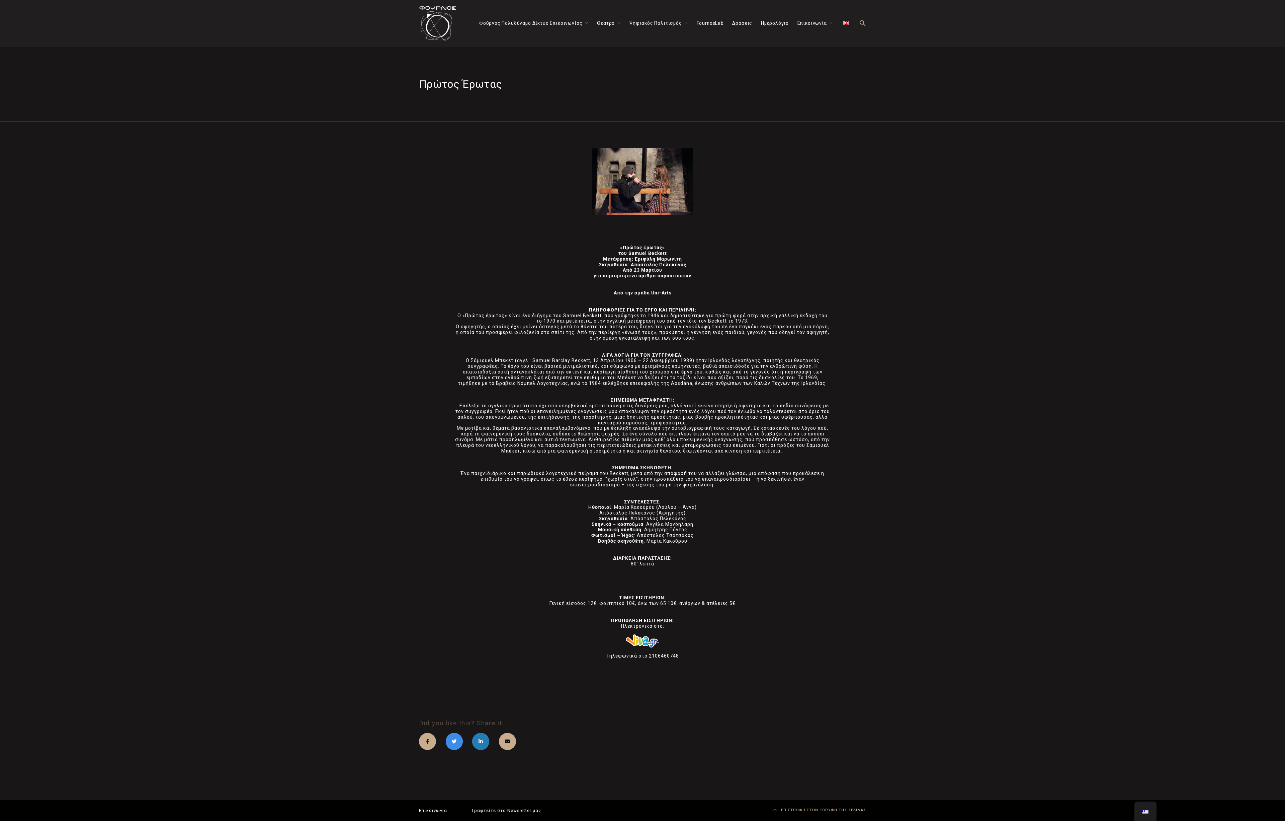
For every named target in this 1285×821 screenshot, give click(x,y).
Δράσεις (742, 23)
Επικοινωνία (812, 23)
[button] (862, 23)
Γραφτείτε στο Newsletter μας (506, 810)
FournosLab (710, 23)
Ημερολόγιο (775, 23)
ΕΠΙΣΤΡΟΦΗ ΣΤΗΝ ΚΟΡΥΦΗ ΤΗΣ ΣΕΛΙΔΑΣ (823, 810)
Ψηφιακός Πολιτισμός (655, 23)
